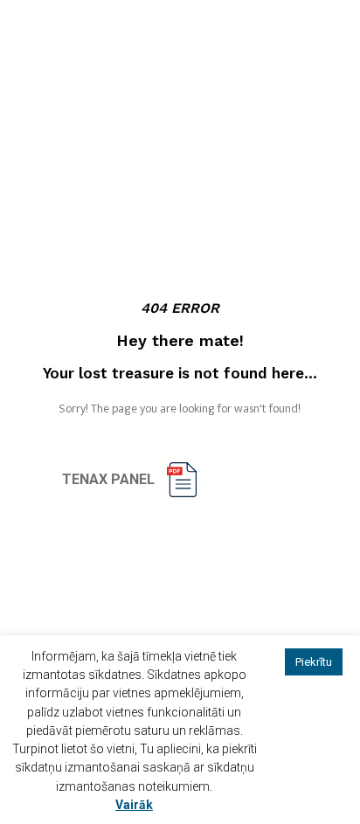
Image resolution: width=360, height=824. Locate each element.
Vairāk (134, 805)
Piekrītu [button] (313, 661)
